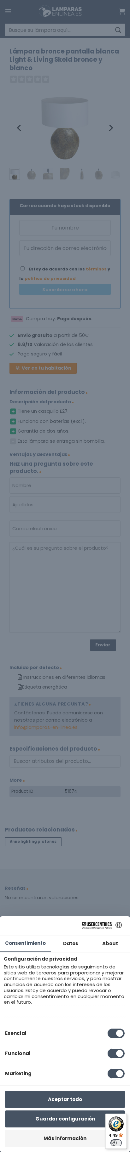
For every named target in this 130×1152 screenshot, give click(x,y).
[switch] (116, 1142)
